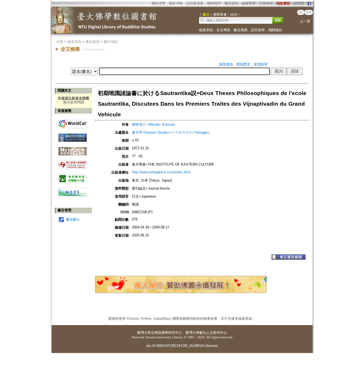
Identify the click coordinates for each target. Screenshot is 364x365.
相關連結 (275, 30)
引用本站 (266, 3)
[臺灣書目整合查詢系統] (72, 135)
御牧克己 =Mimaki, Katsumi (153, 124)
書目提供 (231, 3)
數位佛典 (241, 30)
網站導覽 (158, 3)
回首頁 (299, 3)
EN (308, 12)
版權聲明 (249, 3)
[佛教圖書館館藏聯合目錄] (72, 176)
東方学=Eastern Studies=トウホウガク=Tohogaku (170, 132)
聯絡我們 (214, 3)
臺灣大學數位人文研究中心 (206, 333)
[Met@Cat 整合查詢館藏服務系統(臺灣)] (72, 149)
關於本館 (176, 3)
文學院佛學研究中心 (166, 333)
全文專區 (223, 30)
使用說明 (261, 64)
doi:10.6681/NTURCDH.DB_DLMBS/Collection (182, 346)
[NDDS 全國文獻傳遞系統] (72, 195)
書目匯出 (73, 220)
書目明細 (111, 42)
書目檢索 (92, 42)
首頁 (59, 42)
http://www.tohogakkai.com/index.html (161, 172)
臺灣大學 (144, 333)
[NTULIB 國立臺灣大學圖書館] (72, 163)
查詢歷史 (243, 64)
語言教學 (258, 30)
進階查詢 (226, 64)
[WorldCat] (72, 122)
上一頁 (305, 21)
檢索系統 (206, 30)
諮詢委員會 (195, 3)
